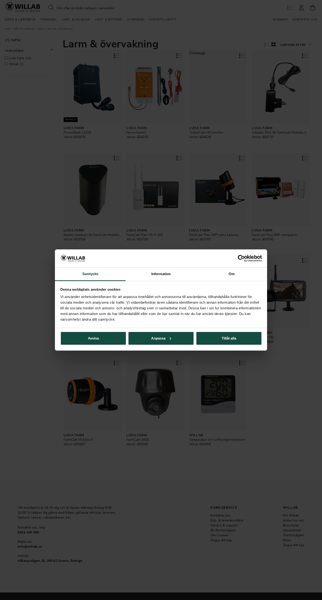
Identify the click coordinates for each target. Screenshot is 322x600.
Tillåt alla (229, 338)
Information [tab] (161, 274)
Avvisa (93, 338)
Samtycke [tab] (90, 274)
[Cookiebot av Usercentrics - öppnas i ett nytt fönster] (241, 258)
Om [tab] (232, 274)
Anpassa (158, 338)
